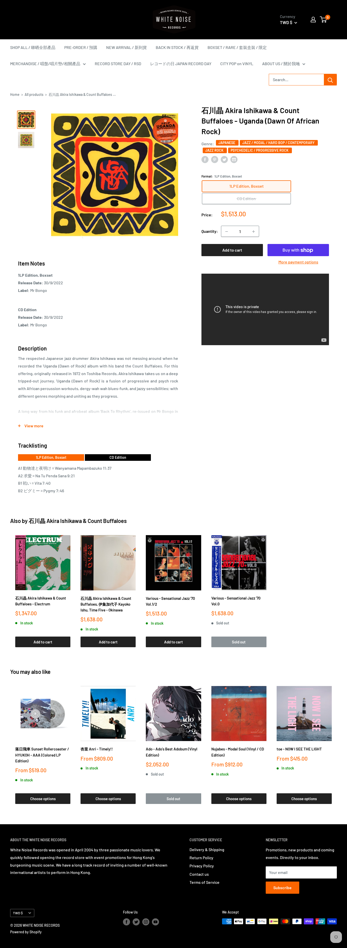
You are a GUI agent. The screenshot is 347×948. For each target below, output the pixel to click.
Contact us (199, 874)
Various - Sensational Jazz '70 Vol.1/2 (170, 601)
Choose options (43, 798)
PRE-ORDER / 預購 (80, 47)
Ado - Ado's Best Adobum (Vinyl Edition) (171, 752)
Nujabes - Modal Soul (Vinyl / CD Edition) (237, 752)
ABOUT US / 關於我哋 (281, 63)
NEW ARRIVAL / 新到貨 (126, 47)
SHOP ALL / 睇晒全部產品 (32, 47)
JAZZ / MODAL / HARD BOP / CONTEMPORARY (278, 143)
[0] (323, 19)
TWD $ (18, 913)
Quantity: (209, 231)
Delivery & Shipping (207, 849)
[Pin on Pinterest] (214, 159)
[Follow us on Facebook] (126, 921)
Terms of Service (204, 882)
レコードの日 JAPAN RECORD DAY (180, 63)
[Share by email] (234, 159)
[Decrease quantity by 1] (226, 231)
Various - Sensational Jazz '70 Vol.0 (236, 601)
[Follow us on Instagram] (145, 921)
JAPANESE (227, 143)
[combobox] (296, 79)
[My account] (313, 19)
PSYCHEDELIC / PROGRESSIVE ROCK (260, 150)
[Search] (330, 79)
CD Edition (117, 457)
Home (15, 94)
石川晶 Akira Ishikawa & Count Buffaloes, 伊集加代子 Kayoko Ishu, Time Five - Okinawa (106, 604)
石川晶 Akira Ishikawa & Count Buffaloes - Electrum (40, 601)
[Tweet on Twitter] (224, 159)
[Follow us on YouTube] (155, 921)
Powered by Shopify (26, 932)
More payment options (298, 262)
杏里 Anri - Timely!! (97, 749)
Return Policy (201, 857)
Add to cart (232, 250)
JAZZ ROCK (214, 150)
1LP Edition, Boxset (51, 457)
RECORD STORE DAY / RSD (118, 63)
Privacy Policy (202, 865)
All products (34, 94)
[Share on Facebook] (205, 159)
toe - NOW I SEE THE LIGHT (299, 749)
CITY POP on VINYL (236, 63)
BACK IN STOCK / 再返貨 (177, 47)
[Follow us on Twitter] (136, 921)
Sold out (239, 642)
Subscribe (282, 887)
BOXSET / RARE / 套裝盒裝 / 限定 (237, 47)
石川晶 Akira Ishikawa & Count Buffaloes (78, 520)
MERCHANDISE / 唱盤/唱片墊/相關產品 (45, 63)
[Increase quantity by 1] (253, 231)
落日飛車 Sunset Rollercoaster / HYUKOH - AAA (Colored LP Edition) (42, 755)
